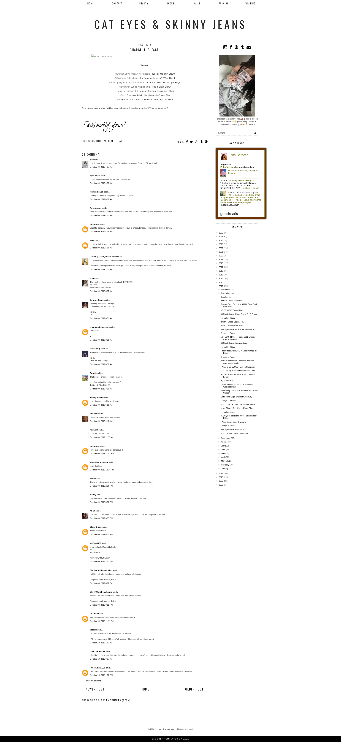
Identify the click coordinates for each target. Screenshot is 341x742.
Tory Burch (125, 87)
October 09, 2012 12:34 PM (102, 470)
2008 (221, 485)
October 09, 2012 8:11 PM (101, 583)
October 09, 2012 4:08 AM (101, 199)
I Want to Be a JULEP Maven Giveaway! (238, 367)
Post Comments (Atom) (116, 700)
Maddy (93, 495)
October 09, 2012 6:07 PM (101, 534)
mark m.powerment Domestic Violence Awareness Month (237, 362)
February (225, 465)
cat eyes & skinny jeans (170, 24)
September (226, 438)
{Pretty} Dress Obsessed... (232, 322)
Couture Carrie (97, 300)
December (225, 289)
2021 (221, 252)
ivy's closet (95, 176)
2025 (221, 236)
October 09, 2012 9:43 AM (101, 421)
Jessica (93, 630)
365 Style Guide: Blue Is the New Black (237, 329)
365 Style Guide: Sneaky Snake (234, 343)
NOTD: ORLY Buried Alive (232, 310)
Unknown (94, 224)
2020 (221, 256)
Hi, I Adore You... (228, 318)
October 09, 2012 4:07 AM (101, 167)
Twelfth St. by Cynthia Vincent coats (133, 74)
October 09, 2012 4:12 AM (101, 215)
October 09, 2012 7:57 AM (101, 269)
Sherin (93, 478)
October (224, 297)
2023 (221, 244)
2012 (221, 286)
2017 (221, 267)
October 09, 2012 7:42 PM (101, 561)
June (223, 449)
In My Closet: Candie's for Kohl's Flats (237, 408)
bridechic (94, 414)
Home (90, 3)
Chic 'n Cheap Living (98, 360)
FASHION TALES (97, 668)
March (224, 461)
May (223, 453)
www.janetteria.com (99, 327)
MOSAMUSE (95, 543)
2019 (221, 259)
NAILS (197, 3)
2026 (221, 233)
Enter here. (148, 639)
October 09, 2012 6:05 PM (101, 518)
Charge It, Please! (228, 333)
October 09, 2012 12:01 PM (102, 453)
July (223, 446)
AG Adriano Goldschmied (127, 78)
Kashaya (94, 430)
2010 (221, 477)
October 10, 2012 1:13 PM (101, 675)
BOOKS (170, 3)
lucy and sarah (97, 192)
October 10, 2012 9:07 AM (101, 659)
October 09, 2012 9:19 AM (101, 405)
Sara (92, 240)
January (224, 468)
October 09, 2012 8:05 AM (101, 291)
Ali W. (92, 511)
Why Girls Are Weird (99, 462)
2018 (221, 263)
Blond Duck (95, 527)
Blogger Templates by (170, 739)
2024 (221, 240)
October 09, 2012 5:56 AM (101, 248)
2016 (221, 271)
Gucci (123, 95)
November (225, 293)
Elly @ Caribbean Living (101, 570)
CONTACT (117, 3)
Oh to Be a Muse (97, 651)
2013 (221, 282)
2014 (221, 278)
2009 (221, 481)
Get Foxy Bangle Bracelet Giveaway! (237, 397)
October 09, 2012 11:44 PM (101, 621)
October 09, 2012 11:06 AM (101, 437)
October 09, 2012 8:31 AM (101, 340)
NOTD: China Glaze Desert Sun (234, 433)
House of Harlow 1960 (127, 91)
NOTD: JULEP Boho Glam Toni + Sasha (238, 404)
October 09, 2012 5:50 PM (101, 502)
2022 (221, 248)
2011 (221, 473)
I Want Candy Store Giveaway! (234, 422)
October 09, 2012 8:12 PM (101, 605)
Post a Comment (93, 681)
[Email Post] (120, 141)
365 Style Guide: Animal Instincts (235, 429)
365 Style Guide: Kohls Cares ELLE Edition (239, 314)
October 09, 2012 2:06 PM (101, 486)
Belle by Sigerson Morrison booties (127, 82)
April (223, 457)
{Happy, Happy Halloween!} (232, 300)
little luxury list (97, 349)
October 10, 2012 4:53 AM (101, 643)
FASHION (224, 3)
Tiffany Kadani (97, 397)
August (224, 442)
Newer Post (95, 689)
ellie (92, 159)
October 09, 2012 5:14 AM (101, 232)
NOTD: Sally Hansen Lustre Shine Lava (238, 371)
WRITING (250, 3)
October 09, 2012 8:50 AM (101, 364)
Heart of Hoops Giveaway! (232, 325)
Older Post (194, 689)
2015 (221, 275)
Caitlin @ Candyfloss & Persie (104, 257)
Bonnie (93, 373)
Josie (92, 278)
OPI (120, 99)
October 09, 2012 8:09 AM (101, 318)
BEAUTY (143, 3)
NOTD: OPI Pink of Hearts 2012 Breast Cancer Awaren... (238, 338)
